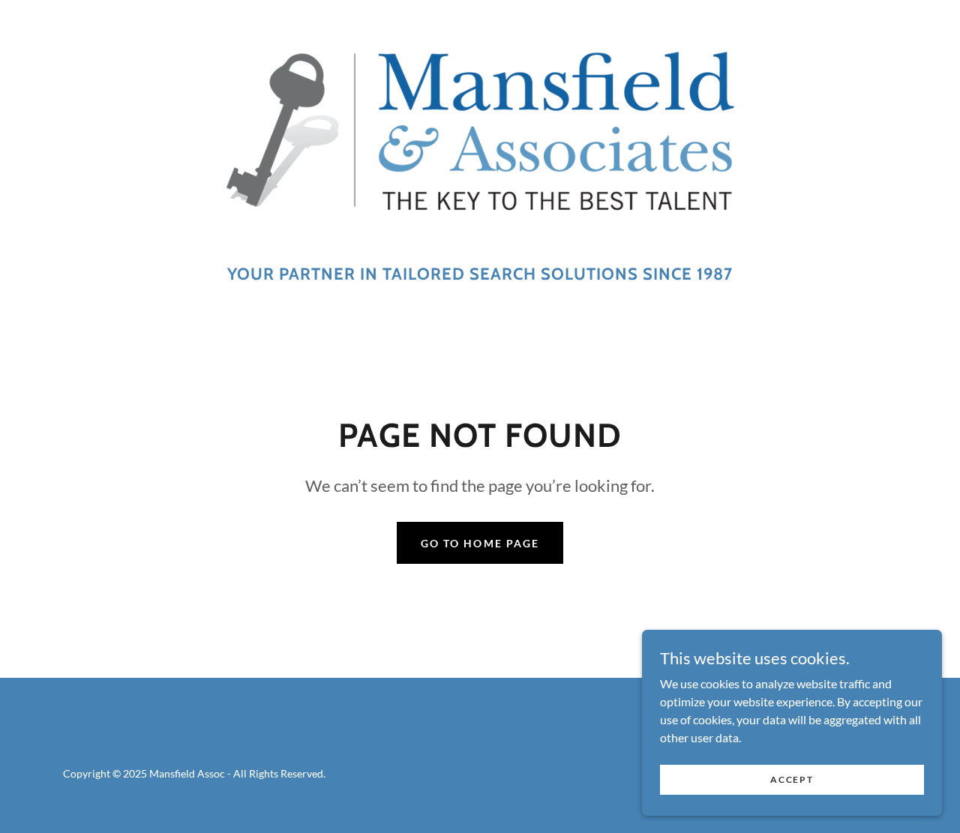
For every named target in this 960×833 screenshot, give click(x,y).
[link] (480, 136)
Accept (791, 779)
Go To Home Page (479, 543)
